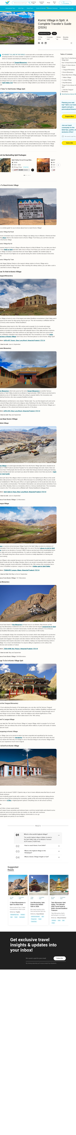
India (54, 33)
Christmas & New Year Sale (66, 8)
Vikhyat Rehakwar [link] (61, 917)
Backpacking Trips (44, 33)
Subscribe (59, 958)
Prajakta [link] (18, 912)
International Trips (10, 8)
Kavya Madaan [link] (40, 914)
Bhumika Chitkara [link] (65, 38)
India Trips (20, 8)
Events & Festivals (41, 8)
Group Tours (30, 8)
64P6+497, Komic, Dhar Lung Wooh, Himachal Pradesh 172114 (24, 340)
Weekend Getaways (52, 8)
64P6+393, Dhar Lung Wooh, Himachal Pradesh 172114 (21, 411)
